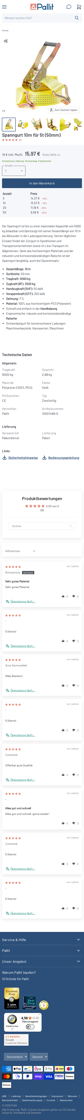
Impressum (57, 1096)
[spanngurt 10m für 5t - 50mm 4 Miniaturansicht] (51, 124)
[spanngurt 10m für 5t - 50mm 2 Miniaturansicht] (23, 124)
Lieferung (16, 1096)
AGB (4, 1096)
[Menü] (39, 1015)
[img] (13, 566)
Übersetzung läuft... (22, 601)
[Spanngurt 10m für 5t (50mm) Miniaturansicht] (8, 124)
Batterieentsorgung (32, 1100)
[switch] (30, 1026)
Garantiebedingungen (36, 1096)
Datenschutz (66, 1100)
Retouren (72, 1096)
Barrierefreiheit (10, 1100)
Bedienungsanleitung (63, 457)
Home (5, 30)
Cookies (51, 1100)
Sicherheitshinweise (23, 457)
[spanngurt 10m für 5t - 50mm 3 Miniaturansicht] (37, 124)
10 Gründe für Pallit (15, 979)
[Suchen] (76, 18)
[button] (10, 139)
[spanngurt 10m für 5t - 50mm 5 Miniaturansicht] (65, 124)
